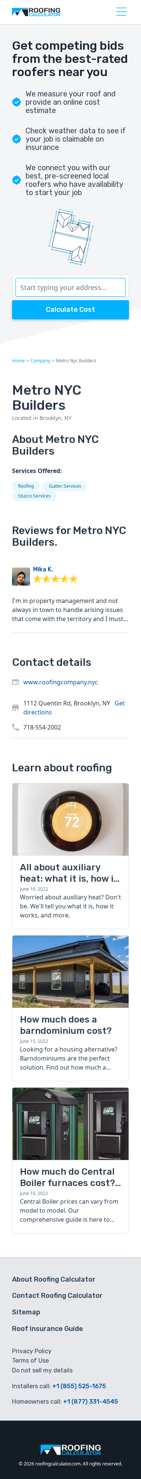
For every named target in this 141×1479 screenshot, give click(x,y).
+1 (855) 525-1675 (79, 1386)
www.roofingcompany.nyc (60, 682)
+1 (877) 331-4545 (90, 1401)
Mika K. (43, 569)
